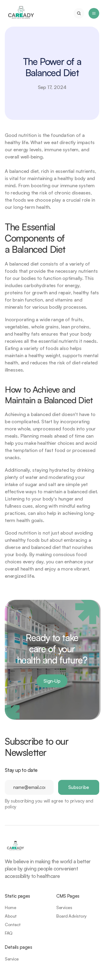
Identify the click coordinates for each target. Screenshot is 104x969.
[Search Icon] (79, 13)
